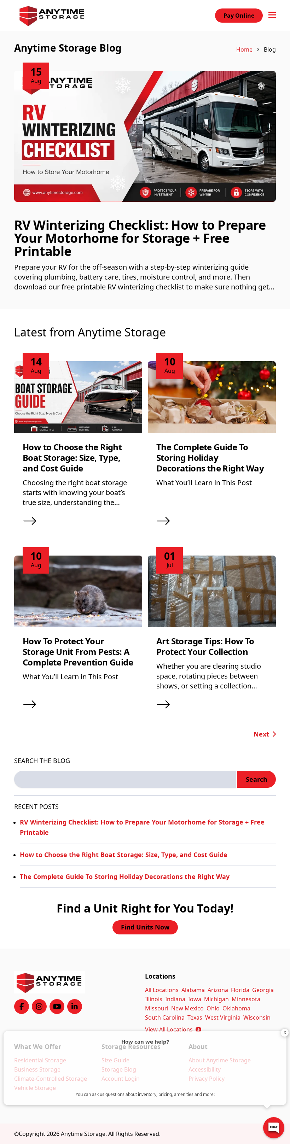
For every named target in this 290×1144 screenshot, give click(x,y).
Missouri (156, 1008)
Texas (194, 1017)
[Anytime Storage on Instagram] (39, 1006)
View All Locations (173, 1029)
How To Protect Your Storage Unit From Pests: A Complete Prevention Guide (78, 651)
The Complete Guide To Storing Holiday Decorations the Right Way (210, 457)
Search (256, 779)
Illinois (153, 999)
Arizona (218, 990)
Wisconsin (257, 1017)
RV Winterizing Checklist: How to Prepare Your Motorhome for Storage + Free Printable (140, 238)
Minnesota (246, 999)
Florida (240, 990)
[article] (145, 190)
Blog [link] (270, 49)
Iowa (194, 999)
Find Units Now (145, 927)
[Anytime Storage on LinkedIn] (74, 1006)
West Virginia (222, 1017)
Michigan (216, 999)
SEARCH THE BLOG (42, 760)
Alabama (193, 990)
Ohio (213, 1008)
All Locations (162, 990)
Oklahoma (236, 1008)
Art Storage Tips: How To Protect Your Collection (205, 646)
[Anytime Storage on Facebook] (21, 1006)
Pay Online (239, 15)
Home (244, 49)
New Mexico (187, 1008)
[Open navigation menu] (272, 15)
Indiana (175, 999)
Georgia (263, 990)
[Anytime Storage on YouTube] (57, 1006)
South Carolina (165, 1017)
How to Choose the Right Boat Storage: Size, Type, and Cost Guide (72, 457)
